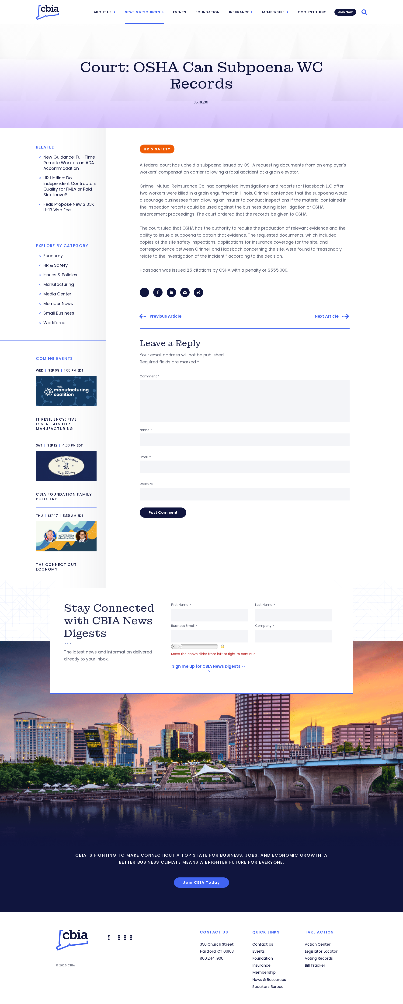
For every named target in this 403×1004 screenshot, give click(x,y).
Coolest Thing (312, 12)
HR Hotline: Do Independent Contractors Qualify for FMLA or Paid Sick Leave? (70, 186)
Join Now (345, 12)
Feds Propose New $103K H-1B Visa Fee (68, 207)
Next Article (327, 316)
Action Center (318, 944)
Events (179, 12)
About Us (103, 12)
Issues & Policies (60, 275)
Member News (58, 303)
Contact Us (262, 944)
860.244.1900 (211, 958)
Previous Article (165, 316)
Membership (273, 12)
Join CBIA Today (201, 882)
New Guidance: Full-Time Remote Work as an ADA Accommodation (69, 162)
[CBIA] (47, 12)
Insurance (239, 12)
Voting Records (319, 958)
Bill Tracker (315, 965)
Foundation (208, 12)
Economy (53, 256)
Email (145, 457)
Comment (150, 376)
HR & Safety (55, 265)
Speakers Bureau (267, 986)
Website (146, 484)
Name (146, 430)
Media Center (57, 294)
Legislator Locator (321, 951)
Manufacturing (58, 284)
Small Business (58, 313)
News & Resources (142, 12)
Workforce (54, 323)
